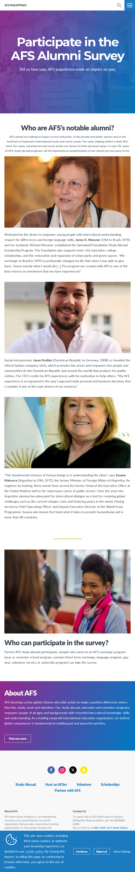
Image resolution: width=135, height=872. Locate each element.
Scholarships (110, 784)
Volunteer (83, 784)
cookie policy (34, 851)
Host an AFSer (56, 784)
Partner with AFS (67, 790)
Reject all (101, 851)
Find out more (18, 739)
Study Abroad (25, 784)
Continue (81, 851)
